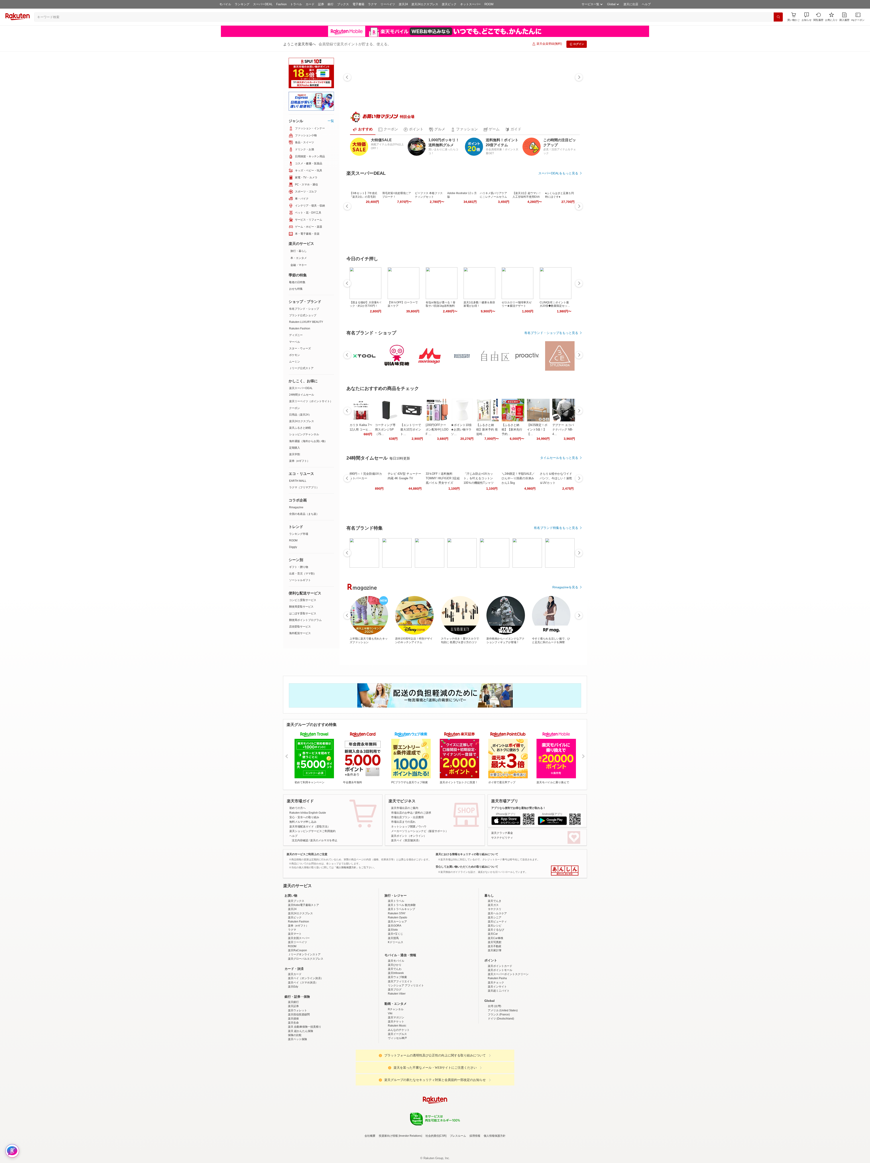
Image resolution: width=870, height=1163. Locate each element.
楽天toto (393, 969)
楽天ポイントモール (500, 1009)
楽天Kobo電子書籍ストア (303, 944)
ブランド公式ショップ (302, 315)
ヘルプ (646, 4)
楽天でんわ (394, 1008)
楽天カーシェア (397, 961)
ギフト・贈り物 (298, 567)
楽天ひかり (394, 1004)
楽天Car (493, 973)
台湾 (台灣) (494, 1045)
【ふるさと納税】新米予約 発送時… (487, 429)
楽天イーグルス (397, 1073)
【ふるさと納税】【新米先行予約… (512, 429)
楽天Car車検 (495, 977)
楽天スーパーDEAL (301, 388)
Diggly (293, 547)
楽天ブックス (296, 940)
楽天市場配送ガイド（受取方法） (309, 826)
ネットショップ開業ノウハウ (408, 826)
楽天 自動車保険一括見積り (304, 1066)
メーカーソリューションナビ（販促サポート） (419, 831)
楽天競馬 (393, 977)
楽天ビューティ (497, 961)
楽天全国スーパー (299, 977)
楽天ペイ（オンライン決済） (305, 1017)
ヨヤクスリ (494, 948)
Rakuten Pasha (497, 1017)
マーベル (294, 341)
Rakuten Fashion (299, 328)
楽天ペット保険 (297, 1078)
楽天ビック (449, 4)
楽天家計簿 (494, 990)
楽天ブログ (394, 1029)
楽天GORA (394, 965)
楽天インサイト (497, 1026)
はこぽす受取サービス (302, 613)
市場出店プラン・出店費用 (407, 817)
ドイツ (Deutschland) (501, 1058)
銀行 (331, 4)
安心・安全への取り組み (304, 817)
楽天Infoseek (396, 1012)
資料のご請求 (423, 812)
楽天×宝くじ (395, 973)
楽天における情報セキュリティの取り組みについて (467, 854)
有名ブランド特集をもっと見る (556, 528)
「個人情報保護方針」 (346, 867)
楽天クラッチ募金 (502, 833)
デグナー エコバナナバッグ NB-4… (563, 429)
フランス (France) (499, 1054)
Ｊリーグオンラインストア (304, 994)
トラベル (296, 4)
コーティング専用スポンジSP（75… (385, 429)
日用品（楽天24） (300, 414)
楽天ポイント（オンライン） (408, 835)
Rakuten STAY (397, 953)
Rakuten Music (397, 1065)
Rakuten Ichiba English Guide (307, 812)
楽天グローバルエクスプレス (305, 998)
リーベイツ (387, 4)
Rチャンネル (396, 1049)
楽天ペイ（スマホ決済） (303, 1022)
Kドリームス (395, 981)
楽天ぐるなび (496, 969)
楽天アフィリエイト (400, 1021)
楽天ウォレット (297, 1050)
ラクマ (372, 4)
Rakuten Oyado (397, 957)
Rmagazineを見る (565, 587)
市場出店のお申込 (402, 812)
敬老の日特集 (297, 282)
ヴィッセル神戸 (397, 1077)
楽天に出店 (631, 4)
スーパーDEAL (263, 4)
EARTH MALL (297, 480)
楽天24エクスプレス (424, 4)
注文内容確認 (300, 840)
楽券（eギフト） (299, 460)
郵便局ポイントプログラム (305, 620)
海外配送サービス (300, 633)
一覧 (331, 121)
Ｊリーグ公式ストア (301, 368)
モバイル (225, 4)
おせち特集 (296, 288)
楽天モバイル (396, 1000)
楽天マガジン (396, 1057)
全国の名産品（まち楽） (304, 514)
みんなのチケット (399, 1069)
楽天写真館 (494, 981)
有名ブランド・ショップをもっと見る (551, 333)
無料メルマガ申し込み (303, 821)
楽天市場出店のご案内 (404, 808)
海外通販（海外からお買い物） (308, 441)
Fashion (281, 4)
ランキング (242, 4)
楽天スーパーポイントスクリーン (508, 1013)
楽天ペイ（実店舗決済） (406, 840)
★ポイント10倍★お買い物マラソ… (461, 429)
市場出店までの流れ (403, 821)
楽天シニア (494, 957)
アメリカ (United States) (503, 1050)
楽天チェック (496, 1022)
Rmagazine (296, 507)
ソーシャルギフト (300, 580)
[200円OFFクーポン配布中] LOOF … (437, 429)
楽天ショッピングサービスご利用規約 (312, 831)
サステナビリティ (502, 837)
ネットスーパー (470, 4)
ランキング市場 (298, 533)
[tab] (362, 129)
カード (310, 4)
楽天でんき (494, 940)
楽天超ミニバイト (499, 1030)
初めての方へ (297, 808)
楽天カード (295, 1013)
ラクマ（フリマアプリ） (304, 487)
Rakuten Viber (397, 1033)
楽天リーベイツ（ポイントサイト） (311, 401)
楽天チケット (396, 1061)
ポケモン (294, 355)
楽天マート (295, 973)
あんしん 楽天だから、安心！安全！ (564, 871)
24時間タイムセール (301, 394)
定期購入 (294, 447)
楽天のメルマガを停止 (323, 840)
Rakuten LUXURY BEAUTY (306, 322)
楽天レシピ (494, 965)
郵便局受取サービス (301, 606)
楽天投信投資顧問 (299, 1054)
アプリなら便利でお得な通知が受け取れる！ (518, 808)
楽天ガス (493, 944)
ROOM (488, 4)
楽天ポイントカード (500, 1005)
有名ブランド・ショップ (304, 308)
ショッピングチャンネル (304, 434)
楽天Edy (293, 1026)
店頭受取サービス (300, 626)
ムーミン (294, 361)
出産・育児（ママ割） (302, 573)
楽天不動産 (494, 986)
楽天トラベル (396, 940)
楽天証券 (293, 1045)
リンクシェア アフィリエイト (406, 1025)
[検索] (778, 17)
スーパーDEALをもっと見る (558, 173)
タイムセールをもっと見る (559, 458)
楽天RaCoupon (297, 990)
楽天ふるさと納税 (300, 427)
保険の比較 (295, 1074)
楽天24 (403, 4)
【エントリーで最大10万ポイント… (410, 429)
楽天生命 (293, 1062)
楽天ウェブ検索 (397, 1016)
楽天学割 (294, 454)
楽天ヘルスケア (497, 953)
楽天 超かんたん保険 (300, 1070)
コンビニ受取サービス (302, 600)
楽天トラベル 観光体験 (402, 944)
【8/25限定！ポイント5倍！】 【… (537, 429)
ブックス (343, 4)
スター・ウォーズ (300, 348)
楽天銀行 (293, 1041)
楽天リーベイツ (297, 981)
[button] (807, 17)
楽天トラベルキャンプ (401, 948)
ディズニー (296, 335)
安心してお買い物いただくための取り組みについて (467, 866)
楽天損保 (293, 1058)
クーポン (294, 408)
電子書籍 (358, 4)
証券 (321, 4)
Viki (390, 1053)
